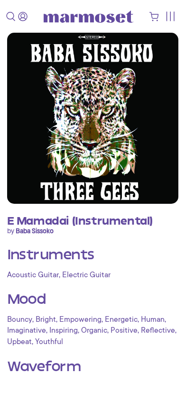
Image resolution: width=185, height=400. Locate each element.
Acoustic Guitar (33, 275)
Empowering (80, 319)
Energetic (121, 319)
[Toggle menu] (170, 16)
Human (153, 319)
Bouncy (19, 319)
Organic (94, 330)
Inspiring (63, 330)
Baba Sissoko (35, 231)
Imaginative (26, 330)
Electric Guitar (86, 275)
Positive (124, 330)
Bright (46, 319)
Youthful (49, 341)
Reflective (158, 330)
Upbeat (19, 341)
